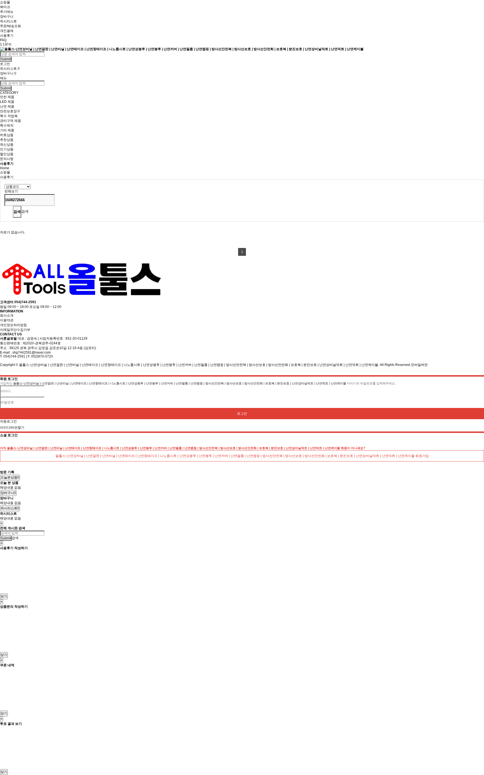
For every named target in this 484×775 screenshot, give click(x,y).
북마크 (5, 7)
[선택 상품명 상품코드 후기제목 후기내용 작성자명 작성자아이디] (17, 186)
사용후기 (6, 36)
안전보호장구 (10, 111)
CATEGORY (9, 93)
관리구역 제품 (10, 121)
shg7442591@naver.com (31, 352)
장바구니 (6, 16)
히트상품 (6, 135)
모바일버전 (419, 365)
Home (4, 168)
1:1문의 (5, 44)
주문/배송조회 (10, 26)
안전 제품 (7, 97)
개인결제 (6, 31)
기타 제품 (7, 130)
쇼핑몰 (5, 2)
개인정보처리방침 (13, 325)
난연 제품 (7, 106)
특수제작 (6, 125)
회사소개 (6, 315)
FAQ (3, 40)
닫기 (4, 596)
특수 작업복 (9, 116)
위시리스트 (8, 21)
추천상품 (6, 140)
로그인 (242, 414)
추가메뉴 (6, 12)
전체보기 (11, 191)
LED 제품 (7, 102)
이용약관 (6, 320)
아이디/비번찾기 (12, 428)
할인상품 (6, 154)
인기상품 (6, 149)
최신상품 (6, 145)
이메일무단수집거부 (15, 330)
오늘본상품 (10, 477)
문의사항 (6, 159)
